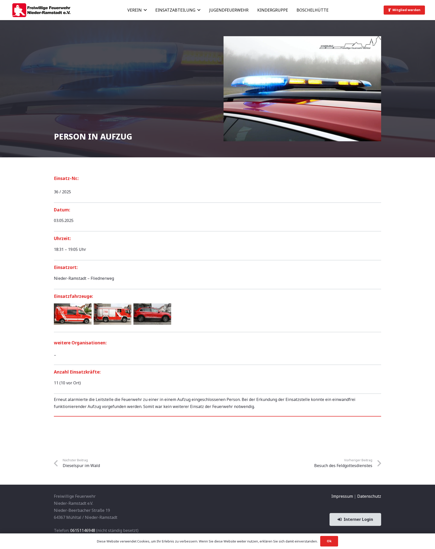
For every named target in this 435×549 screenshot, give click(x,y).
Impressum (342, 496)
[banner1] (41, 10)
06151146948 (82, 530)
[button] (145, 10)
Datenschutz (369, 496)
